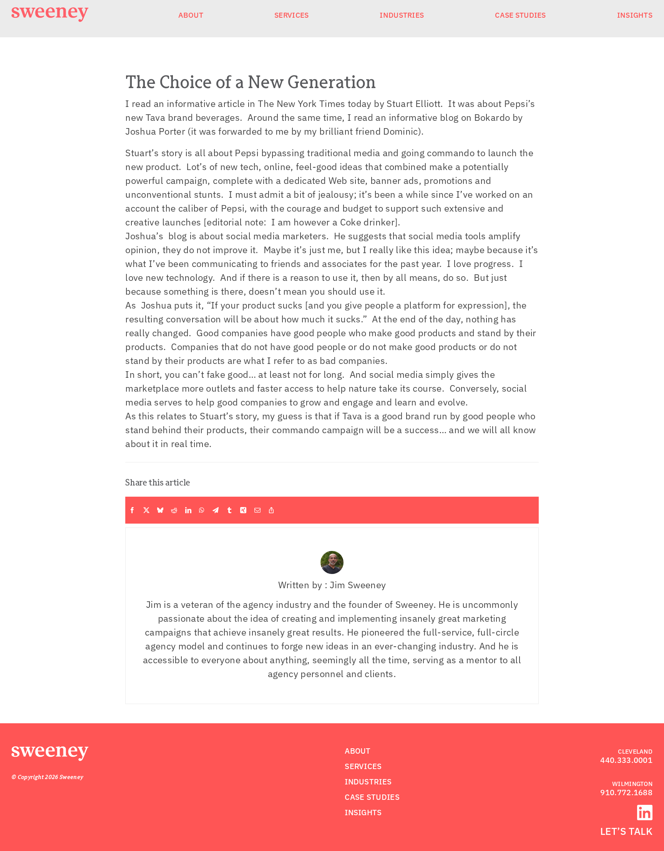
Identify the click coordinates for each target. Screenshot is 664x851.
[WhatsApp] (201, 510)
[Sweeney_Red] (50, 751)
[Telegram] (215, 510)
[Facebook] (132, 510)
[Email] (257, 510)
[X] (146, 510)
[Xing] (243, 510)
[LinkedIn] (188, 510)
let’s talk (626, 831)
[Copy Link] (271, 510)
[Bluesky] (160, 510)
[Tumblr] (229, 510)
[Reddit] (174, 510)
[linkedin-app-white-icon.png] (644, 809)
